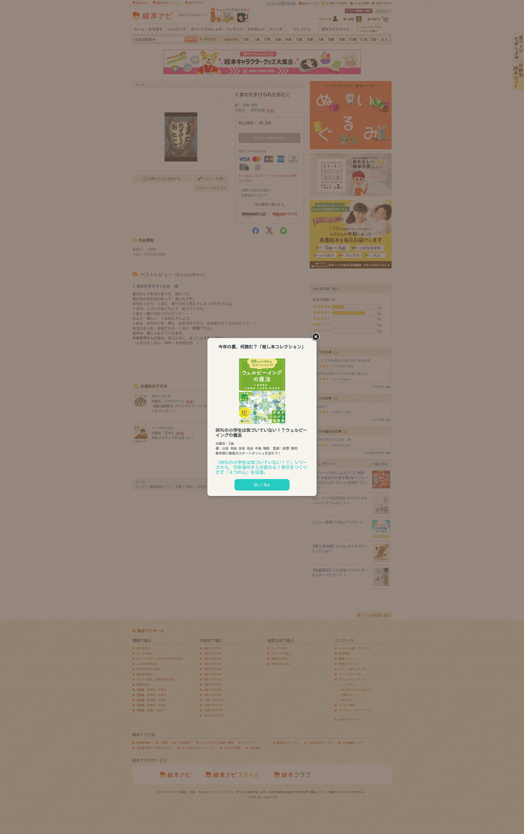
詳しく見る (262, 484)
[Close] (317, 337)
